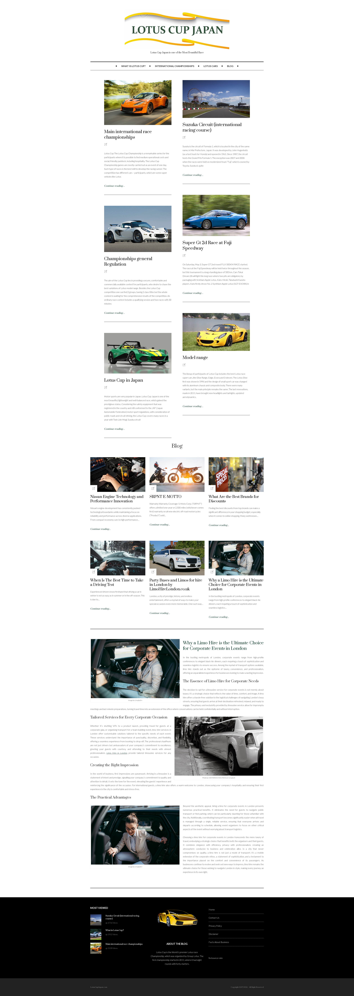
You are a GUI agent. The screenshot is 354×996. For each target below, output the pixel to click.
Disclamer (213, 934)
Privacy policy (215, 925)
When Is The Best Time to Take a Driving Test (116, 582)
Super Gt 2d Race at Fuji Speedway (207, 245)
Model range (195, 358)
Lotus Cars (211, 66)
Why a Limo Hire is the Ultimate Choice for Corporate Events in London (236, 585)
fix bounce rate (216, 958)
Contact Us (214, 917)
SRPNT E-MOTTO (165, 496)
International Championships (174, 66)
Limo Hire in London (116, 753)
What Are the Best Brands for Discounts (234, 499)
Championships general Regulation (128, 261)
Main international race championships (128, 134)
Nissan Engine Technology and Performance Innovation (116, 499)
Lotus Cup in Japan (123, 380)
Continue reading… (114, 186)
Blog (230, 66)
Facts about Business (219, 942)
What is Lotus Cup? (133, 66)
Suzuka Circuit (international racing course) (212, 127)
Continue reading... (100, 529)
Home (212, 909)
